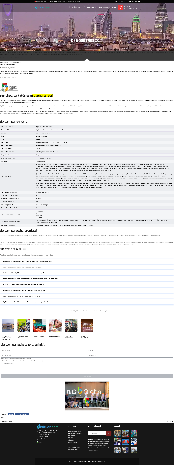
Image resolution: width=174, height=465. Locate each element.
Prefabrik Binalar (53, 164)
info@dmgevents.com (43, 158)
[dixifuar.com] (42, 7)
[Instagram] (133, 1)
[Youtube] (139, 1)
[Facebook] (130, 1)
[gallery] (117, 433)
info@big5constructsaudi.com (47, 152)
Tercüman (26, 361)
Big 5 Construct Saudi (7, 64)
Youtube (39, 217)
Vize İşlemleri (42, 361)
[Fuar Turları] (47, 426)
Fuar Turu (34, 361)
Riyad (11, 414)
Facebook (39, 211)
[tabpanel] (87, 173)
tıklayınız (36, 239)
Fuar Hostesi (17, 361)
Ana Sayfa (78, 44)
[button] (87, 261)
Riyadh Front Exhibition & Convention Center (52, 142)
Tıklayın (38, 149)
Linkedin (39, 215)
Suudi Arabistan (22, 414)
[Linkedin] (136, 1)
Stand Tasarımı (6, 361)
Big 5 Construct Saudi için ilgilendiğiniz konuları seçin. (16, 358)
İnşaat (84, 44)
